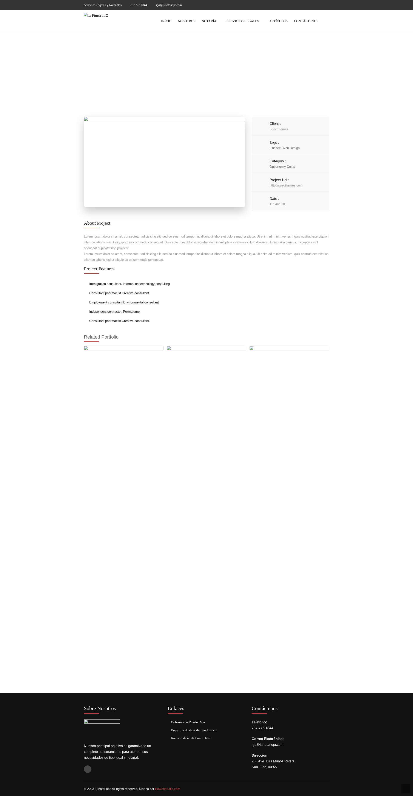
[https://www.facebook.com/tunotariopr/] (87, 769)
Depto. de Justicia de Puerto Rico (193, 730)
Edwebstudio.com (167, 789)
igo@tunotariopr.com (267, 744)
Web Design (291, 148)
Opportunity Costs (282, 166)
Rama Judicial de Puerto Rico (191, 738)
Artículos (278, 21)
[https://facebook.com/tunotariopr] (328, 5)
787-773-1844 (138, 5)
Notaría (209, 21)
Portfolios (199, 71)
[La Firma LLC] (96, 15)
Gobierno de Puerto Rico (188, 722)
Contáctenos (306, 21)
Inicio (166, 21)
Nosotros (186, 21)
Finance (275, 148)
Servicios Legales (243, 21)
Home (182, 71)
